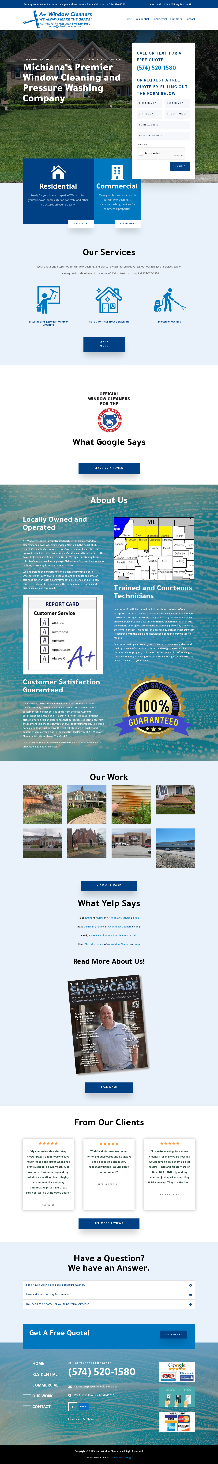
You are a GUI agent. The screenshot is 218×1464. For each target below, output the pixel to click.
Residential (142, 19)
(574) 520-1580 (102, 1373)
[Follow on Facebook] (72, 1406)
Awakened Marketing (118, 1457)
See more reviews (109, 1223)
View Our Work (109, 886)
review (99, 917)
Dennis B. (89, 926)
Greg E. (89, 917)
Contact (190, 19)
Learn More (81, 224)
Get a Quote (173, 1334)
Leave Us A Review (109, 468)
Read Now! (109, 1087)
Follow (83, 1406)
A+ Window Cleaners (118, 917)
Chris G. (89, 944)
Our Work (176, 19)
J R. (89, 935)
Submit (180, 166)
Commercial (159, 19)
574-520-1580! (117, 4)
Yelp (137, 917)
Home (128, 19)
